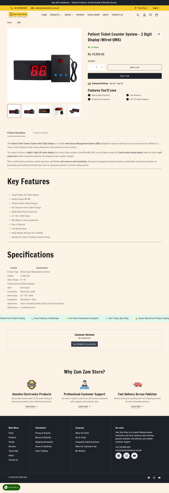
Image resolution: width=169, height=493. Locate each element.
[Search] (138, 15)
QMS (19, 22)
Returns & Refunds (43, 437)
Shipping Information (44, 442)
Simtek (68, 15)
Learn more (30, 406)
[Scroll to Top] (164, 479)
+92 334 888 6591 (123, 447)
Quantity (91, 61)
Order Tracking (41, 451)
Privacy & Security (43, 433)
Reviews (80, 15)
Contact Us (117, 15)
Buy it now (124, 76)
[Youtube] (134, 456)
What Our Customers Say (86, 446)
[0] (157, 15)
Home (44, 15)
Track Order (93, 15)
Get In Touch (80, 437)
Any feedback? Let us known (84, 344)
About (106, 15)
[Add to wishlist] (159, 34)
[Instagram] (126, 456)
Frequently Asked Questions (87, 442)
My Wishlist (80, 451)
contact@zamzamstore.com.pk (128, 450)
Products (54, 15)
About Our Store (82, 433)
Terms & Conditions (43, 446)
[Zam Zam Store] (18, 15)
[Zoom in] (76, 34)
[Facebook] (118, 456)
